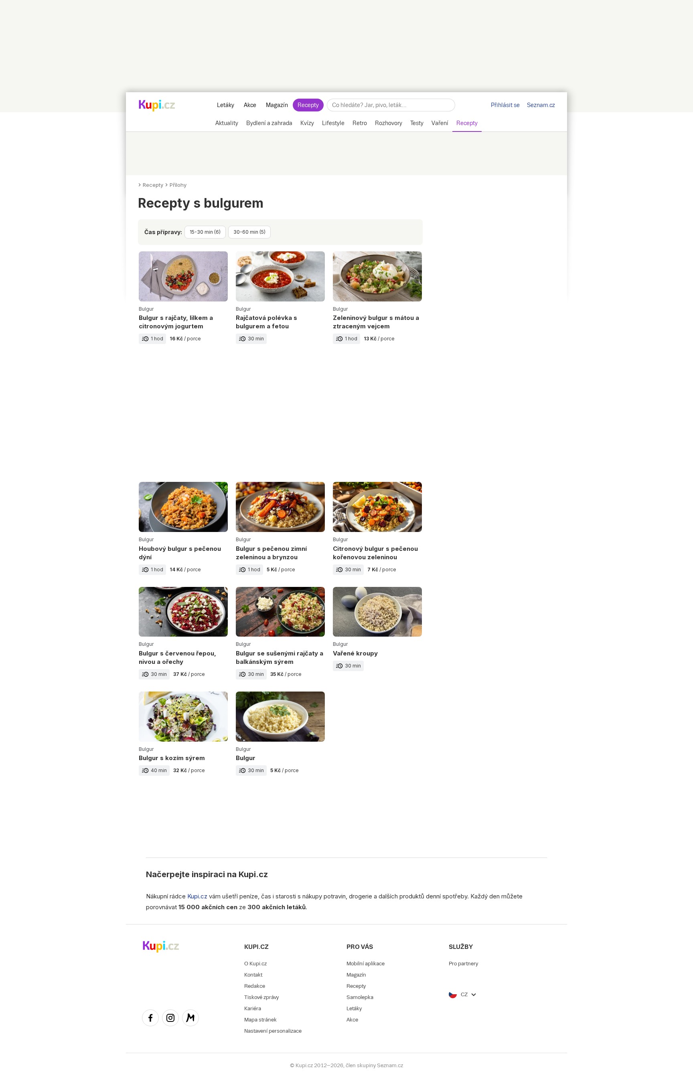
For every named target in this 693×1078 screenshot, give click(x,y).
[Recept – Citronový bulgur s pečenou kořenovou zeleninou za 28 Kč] (377, 534)
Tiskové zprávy (261, 997)
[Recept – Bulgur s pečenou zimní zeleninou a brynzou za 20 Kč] (280, 534)
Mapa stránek (260, 1020)
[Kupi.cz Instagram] (170, 1019)
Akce (250, 105)
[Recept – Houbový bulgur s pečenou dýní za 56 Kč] (183, 534)
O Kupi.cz (255, 964)
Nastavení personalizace (273, 1031)
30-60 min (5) (249, 232)
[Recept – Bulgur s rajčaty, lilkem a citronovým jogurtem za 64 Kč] (183, 303)
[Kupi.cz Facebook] (150, 1019)
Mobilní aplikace (365, 964)
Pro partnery (463, 964)
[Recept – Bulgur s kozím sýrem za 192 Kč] (183, 740)
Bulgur (146, 309)
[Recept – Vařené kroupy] (377, 639)
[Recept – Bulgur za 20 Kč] (280, 740)
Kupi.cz (253, 874)
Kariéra (252, 1008)
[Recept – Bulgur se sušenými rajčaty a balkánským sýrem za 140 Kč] (280, 639)
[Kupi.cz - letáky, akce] (157, 106)
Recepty (308, 105)
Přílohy (178, 185)
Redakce (254, 986)
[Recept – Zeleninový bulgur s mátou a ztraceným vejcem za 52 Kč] (377, 303)
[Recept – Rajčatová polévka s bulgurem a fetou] (280, 303)
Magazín (277, 105)
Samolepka (359, 997)
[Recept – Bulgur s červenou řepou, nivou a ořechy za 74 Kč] (183, 639)
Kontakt (253, 975)
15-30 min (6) (205, 232)
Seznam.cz (541, 105)
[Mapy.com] (190, 1019)
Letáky (225, 105)
